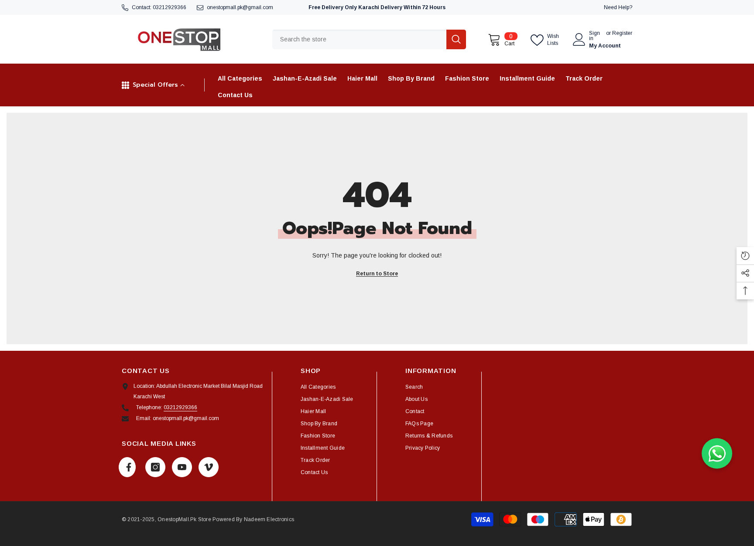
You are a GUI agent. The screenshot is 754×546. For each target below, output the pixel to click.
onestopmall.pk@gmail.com (240, 7)
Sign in (594, 36)
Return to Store (377, 274)
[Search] (369, 39)
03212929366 (169, 7)
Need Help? (618, 7)
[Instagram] (155, 467)
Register (622, 33)
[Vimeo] (209, 467)
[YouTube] (182, 467)
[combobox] (359, 39)
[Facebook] (127, 467)
